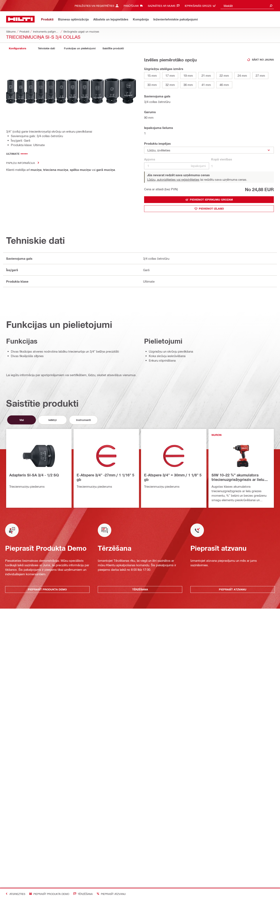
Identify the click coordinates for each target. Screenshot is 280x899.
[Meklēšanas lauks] (271, 5)
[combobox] (247, 5)
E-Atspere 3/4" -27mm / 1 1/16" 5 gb (105, 477)
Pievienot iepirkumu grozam (211, 199)
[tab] (17, 48)
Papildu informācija (20, 162)
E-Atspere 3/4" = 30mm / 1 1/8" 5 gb (172, 477)
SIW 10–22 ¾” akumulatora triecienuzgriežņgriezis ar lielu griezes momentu (238, 477)
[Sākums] (20, 19)
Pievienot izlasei (211, 208)
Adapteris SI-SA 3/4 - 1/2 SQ (34, 475)
